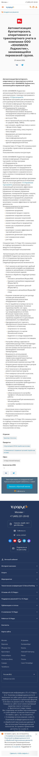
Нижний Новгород (27, 652)
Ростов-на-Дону (7, 659)
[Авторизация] (36, 7)
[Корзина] (33, 7)
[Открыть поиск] (31, 7)
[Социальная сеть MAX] (29, 540)
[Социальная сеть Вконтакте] (10, 540)
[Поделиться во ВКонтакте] (17, 65)
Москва (4, 640)
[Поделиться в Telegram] (22, 65)
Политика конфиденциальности (20, 695)
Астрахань (24, 640)
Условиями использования (19, 736)
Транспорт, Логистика (10, 438)
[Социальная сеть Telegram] (24, 540)
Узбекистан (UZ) (9, 679)
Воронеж (4, 644)
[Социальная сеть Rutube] (19, 540)
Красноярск (5, 652)
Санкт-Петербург (27, 663)
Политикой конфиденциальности (16, 738)
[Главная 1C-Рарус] (17, 7)
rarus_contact (21, 535)
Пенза (23, 655)
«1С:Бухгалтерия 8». (17, 97)
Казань (23, 648)
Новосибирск (6, 655)
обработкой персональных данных (19, 722)
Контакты (5, 625)
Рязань (23, 659)
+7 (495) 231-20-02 (31, 2)
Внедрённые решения (11, 12)
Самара (4, 663)
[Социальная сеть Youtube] (14, 540)
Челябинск (5, 667)
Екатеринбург (26, 644)
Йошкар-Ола (5, 648)
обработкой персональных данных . (19, 740)
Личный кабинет (11, 559)
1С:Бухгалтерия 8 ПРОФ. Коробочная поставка (17, 446)
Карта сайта (6, 632)
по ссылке (22, 729)
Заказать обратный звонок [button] (19, 486)
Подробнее (25, 747)
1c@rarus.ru (20, 491)
